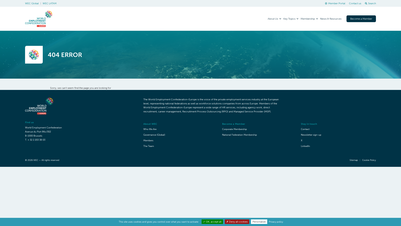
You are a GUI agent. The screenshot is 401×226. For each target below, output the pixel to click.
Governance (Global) (154, 134)
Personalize (259, 221)
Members (148, 140)
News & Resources (330, 18)
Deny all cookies (238, 221)
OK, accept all (213, 221)
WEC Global (32, 3)
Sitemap (354, 160)
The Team (148, 146)
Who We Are (149, 129)
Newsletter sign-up (311, 134)
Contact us (355, 3)
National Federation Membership (239, 134)
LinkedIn (305, 146)
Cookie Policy (369, 160)
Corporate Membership (234, 129)
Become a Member (361, 18)
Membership (308, 18)
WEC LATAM (50, 3)
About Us (273, 18)
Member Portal (336, 3)
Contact (305, 129)
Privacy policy (276, 221)
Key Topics (289, 18)
